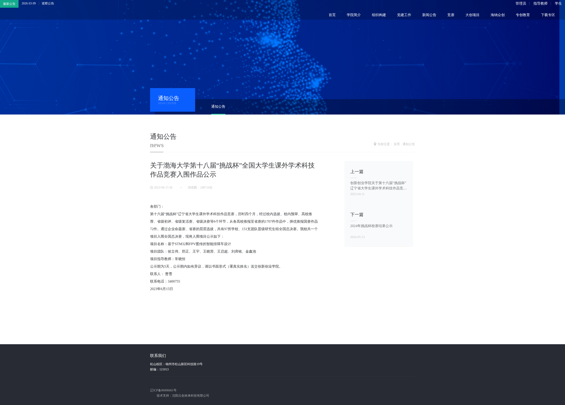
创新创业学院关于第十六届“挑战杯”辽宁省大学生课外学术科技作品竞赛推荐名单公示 (378, 185)
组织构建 (379, 15)
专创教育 (523, 15)
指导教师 (540, 3)
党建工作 (404, 15)
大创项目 (472, 15)
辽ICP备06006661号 (163, 390)
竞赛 (450, 15)
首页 (332, 15)
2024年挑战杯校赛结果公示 (371, 226)
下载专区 (548, 15)
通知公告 (218, 106)
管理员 (521, 3)
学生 (558, 3)
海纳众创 (498, 15)
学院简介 (354, 15)
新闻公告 (429, 15)
